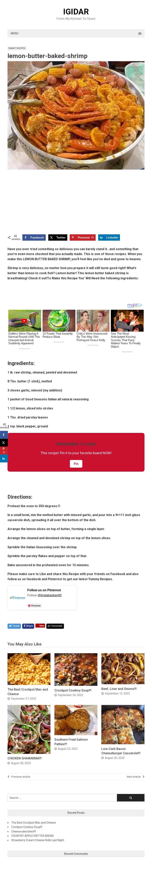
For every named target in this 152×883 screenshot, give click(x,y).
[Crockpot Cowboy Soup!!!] (75, 685)
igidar (76, 12)
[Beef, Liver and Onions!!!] (122, 683)
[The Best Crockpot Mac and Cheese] (29, 684)
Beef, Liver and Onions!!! (119, 689)
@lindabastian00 (50, 595)
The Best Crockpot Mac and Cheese (33, 822)
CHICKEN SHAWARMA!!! (25, 758)
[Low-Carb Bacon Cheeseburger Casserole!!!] (122, 743)
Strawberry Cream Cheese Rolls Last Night (37, 840)
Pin (76, 464)
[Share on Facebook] (4, 435)
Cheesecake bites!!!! (23, 831)
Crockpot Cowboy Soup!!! (72, 690)
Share (29, 625)
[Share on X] (4, 443)
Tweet (15, 625)
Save (41, 625)
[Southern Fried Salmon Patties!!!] (75, 734)
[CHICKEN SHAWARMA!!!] (29, 753)
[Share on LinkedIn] (4, 459)
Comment (56, 625)
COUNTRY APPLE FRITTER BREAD (32, 835)
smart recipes (17, 48)
